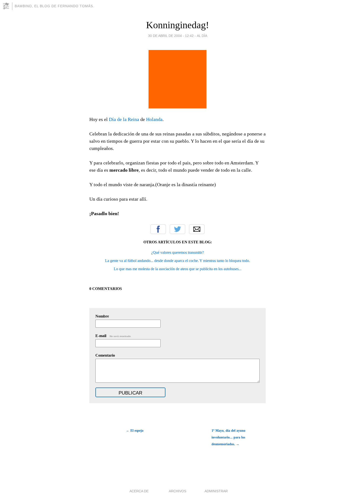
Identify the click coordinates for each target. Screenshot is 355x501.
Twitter (177, 229)
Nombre (102, 316)
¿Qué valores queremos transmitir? (177, 252)
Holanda (154, 119)
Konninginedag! (177, 25)
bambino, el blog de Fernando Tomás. (54, 6)
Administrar (216, 491)
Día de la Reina (124, 119)
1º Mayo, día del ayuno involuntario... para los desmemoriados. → (228, 437)
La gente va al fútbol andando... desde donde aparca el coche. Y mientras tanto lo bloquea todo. (177, 261)
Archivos (177, 491)
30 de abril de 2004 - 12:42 (171, 36)
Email (197, 229)
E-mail (113, 336)
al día (202, 36)
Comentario (105, 355)
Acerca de (139, 491)
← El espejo (134, 430)
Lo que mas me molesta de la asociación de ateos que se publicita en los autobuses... (177, 269)
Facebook (158, 229)
